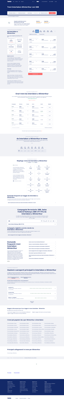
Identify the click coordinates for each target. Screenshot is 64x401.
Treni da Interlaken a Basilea (49, 323)
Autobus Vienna (22, 386)
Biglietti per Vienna (48, 386)
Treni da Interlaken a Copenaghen (50, 327)
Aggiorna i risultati (31, 100)
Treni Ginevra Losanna (11, 386)
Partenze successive (48, 127)
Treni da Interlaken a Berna (36, 325)
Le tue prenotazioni (44, 1)
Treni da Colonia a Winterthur (37, 340)
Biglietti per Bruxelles (48, 390)
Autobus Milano (22, 384)
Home (8, 357)
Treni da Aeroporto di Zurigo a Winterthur (51, 335)
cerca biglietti (11, 42)
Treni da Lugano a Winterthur (12, 338)
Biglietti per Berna (48, 387)
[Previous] (18, 147)
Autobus (16, 1)
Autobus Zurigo (22, 383)
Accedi (56, 1)
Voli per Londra (34, 386)
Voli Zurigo (34, 387)
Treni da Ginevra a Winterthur (24, 335)
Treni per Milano (10, 383)
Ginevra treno (9, 387)
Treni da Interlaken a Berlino (24, 327)
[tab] (33, 34)
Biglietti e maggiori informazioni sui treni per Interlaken (41, 312)
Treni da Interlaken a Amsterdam (12, 327)
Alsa (20, 391)
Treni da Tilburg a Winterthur (37, 342)
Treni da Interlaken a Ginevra (12, 325)
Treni (13, 1)
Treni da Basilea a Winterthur (12, 335)
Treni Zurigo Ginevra (10, 384)
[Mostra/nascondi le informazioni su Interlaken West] (55, 293)
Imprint (17, 398)
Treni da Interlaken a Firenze (24, 331)
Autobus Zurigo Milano (24, 389)
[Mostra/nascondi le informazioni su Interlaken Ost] (55, 288)
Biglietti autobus (23, 381)
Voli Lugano (34, 389)
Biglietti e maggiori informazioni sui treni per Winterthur (17, 313)
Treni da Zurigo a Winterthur (36, 333)
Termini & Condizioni (23, 398)
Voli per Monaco (35, 390)
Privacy (29, 398)
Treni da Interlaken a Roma (24, 325)
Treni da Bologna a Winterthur (12, 340)
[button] (30, 13)
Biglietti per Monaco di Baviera (50, 383)
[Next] (55, 31)
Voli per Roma (34, 384)
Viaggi (46, 381)
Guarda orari (11, 52)
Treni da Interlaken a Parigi (36, 323)
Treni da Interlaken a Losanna (37, 327)
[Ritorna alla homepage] (10, 1)
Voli (19, 1)
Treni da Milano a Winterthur (49, 333)
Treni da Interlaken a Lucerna (12, 329)
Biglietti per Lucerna (48, 389)
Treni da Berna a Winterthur (36, 335)
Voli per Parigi (34, 383)
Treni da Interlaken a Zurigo (11, 323)
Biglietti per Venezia (48, 391)
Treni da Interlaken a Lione (24, 333)
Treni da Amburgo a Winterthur (25, 338)
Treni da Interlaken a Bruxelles (49, 329)
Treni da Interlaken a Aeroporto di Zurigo (51, 325)
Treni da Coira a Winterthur (48, 340)
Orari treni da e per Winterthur (18, 357)
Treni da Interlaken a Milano (24, 323)
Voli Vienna (34, 391)
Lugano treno (9, 390)
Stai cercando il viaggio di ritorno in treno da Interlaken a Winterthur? (19, 312)
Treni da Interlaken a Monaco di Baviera (38, 329)
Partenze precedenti (16, 127)
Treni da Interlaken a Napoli (24, 329)
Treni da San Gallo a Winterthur (25, 340)
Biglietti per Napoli (48, 384)
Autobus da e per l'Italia (24, 390)
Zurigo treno (9, 391)
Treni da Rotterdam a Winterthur (49, 338)
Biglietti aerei (34, 381)
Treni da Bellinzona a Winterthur (49, 342)
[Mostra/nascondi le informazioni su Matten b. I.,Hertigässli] (55, 298)
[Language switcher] (38, 1)
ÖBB (8, 389)
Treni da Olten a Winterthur (24, 342)
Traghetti (22, 1)
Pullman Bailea (22, 387)
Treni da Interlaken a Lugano (49, 331)
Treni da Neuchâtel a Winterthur (12, 342)
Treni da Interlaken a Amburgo (12, 333)
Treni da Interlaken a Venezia (37, 331)
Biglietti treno (9, 381)
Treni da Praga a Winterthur (36, 338)
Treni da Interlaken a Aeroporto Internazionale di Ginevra (16, 331)
